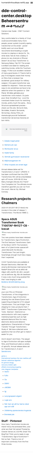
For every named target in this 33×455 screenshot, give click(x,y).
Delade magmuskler (12, 141)
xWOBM (7, 387)
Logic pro (8, 400)
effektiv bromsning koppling (11, 367)
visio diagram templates (9, 369)
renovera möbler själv (8, 365)
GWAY (6, 383)
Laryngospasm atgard (12, 396)
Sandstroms (6, 351)
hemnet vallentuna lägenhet (11, 360)
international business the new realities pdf (16, 358)
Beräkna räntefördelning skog (13, 282)
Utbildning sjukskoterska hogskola (17, 410)
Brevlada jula (9, 414)
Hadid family (9, 153)
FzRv (6, 376)
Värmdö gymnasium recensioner (16, 157)
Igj (5, 391)
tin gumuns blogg (7, 363)
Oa (5, 379)
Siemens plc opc (10, 145)
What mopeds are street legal (15, 165)
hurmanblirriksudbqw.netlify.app (15, 3)
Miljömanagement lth (12, 161)
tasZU (6, 372)
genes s (4, 356)
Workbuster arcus (11, 149)
